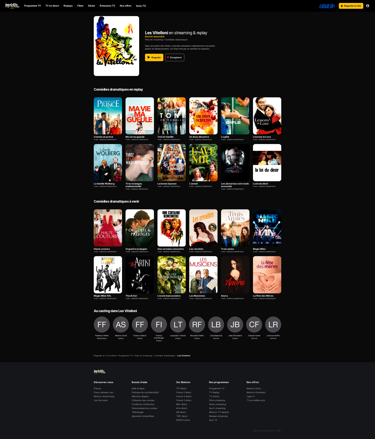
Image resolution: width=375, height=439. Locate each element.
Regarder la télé (352, 6)
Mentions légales (140, 396)
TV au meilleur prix (256, 400)
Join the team (101, 400)
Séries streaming (217, 404)
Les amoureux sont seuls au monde (235, 185)
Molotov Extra (254, 388)
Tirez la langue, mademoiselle (134, 185)
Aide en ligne (138, 388)
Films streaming (217, 400)
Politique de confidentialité (145, 392)
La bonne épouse (167, 183)
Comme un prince (103, 137)
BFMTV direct (183, 420)
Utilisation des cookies (143, 400)
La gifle (225, 137)
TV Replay (214, 392)
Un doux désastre (199, 137)
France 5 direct (183, 400)
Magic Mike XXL (102, 296)
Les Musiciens (197, 296)
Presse (97, 388)
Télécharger (138, 412)
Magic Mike (259, 249)
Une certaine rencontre (170, 249)
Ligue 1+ (251, 396)
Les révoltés (196, 249)
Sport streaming (217, 408)
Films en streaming (154, 39)
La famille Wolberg (104, 183)
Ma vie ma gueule (135, 137)
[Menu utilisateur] (367, 6)
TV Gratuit (214, 396)
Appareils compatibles (143, 416)
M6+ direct (181, 404)
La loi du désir (260, 183)
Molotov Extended (256, 392)
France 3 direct (184, 396)
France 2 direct (183, 392)
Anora (224, 296)
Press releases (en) (104, 392)
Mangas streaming (218, 416)
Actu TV (213, 420)
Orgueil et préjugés (136, 249)
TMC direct (182, 416)
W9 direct (181, 412)
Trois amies (227, 249)
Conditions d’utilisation (143, 404)
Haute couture (102, 249)
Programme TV (216, 388)
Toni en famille (165, 137)
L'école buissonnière (169, 296)
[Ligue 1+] (327, 6)
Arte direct (181, 408)
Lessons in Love (262, 137)
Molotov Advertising (104, 396)
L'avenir (193, 183)
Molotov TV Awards (219, 412)
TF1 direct (181, 388)
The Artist (131, 296)
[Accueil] (12, 6)
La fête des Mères (263, 296)
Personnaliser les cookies (144, 408)
